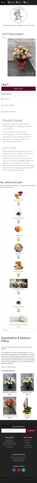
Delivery (27, 443)
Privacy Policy (4, 480)
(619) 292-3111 (9, 445)
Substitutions (28, 445)
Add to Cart (18, 89)
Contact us (28, 442)
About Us (27, 440)
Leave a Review (27, 447)
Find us (9, 447)
